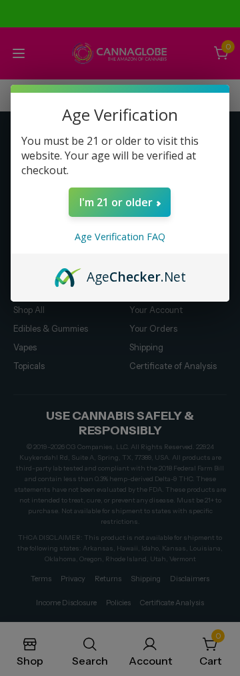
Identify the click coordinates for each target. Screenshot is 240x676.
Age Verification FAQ (120, 236)
